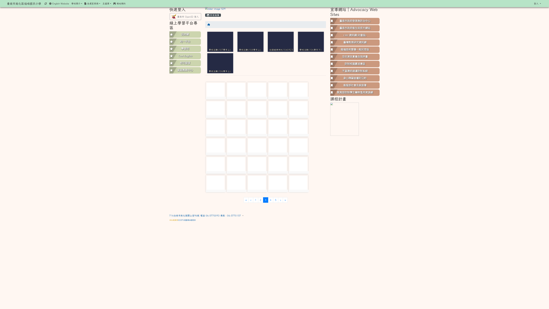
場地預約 (121, 3)
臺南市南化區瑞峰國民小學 (24, 3)
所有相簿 (214, 15)
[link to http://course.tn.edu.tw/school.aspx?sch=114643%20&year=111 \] (344, 119)
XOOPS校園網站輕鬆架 (187, 220)
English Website (60, 3)
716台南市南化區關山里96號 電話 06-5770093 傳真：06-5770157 (205, 215)
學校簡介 (75, 3)
